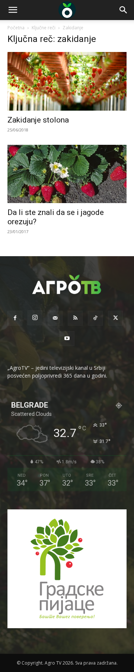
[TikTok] (95, 318)
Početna (16, 28)
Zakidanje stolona (38, 119)
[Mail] (55, 318)
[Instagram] (35, 317)
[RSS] (75, 318)
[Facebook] (14, 318)
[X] (115, 318)
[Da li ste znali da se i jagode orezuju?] (67, 174)
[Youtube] (67, 338)
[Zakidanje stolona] (67, 81)
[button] (13, 10)
